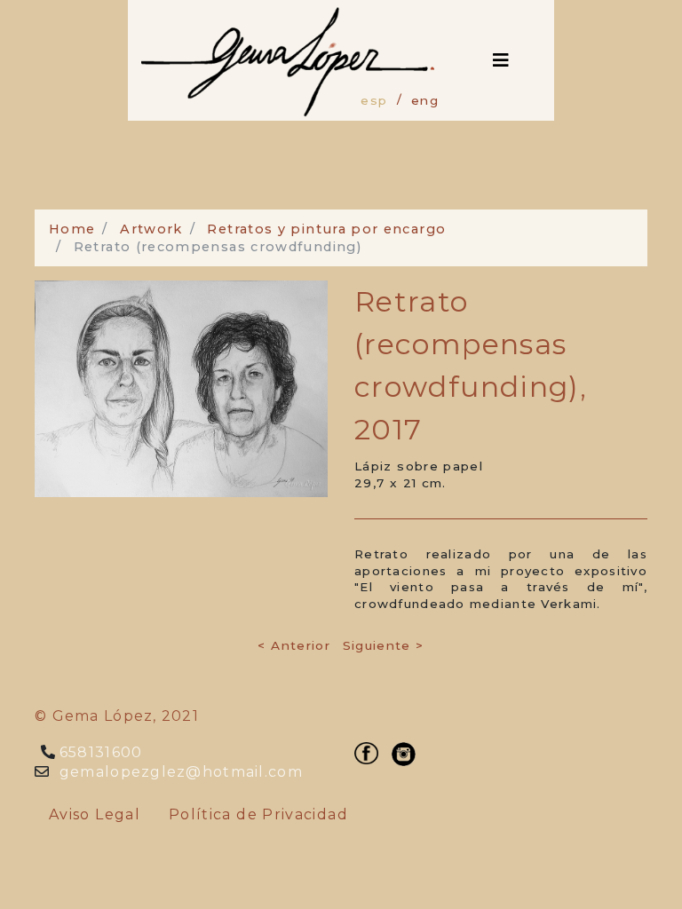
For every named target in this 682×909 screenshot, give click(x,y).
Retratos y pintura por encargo (326, 229)
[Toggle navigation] (501, 60)
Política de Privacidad (258, 814)
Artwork (151, 229)
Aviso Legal (94, 814)
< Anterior (294, 645)
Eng (425, 100)
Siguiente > (383, 645)
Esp (374, 100)
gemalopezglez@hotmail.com (179, 771)
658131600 (99, 752)
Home (72, 229)
